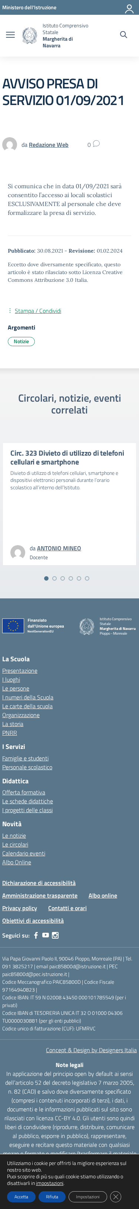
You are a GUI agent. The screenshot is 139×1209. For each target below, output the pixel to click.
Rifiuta (52, 1196)
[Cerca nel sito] (123, 35)
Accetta (21, 1196)
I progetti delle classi (27, 810)
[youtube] (45, 935)
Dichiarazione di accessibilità (39, 882)
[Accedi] (130, 7)
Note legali (69, 1064)
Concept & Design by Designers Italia (91, 1050)
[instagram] (55, 935)
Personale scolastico (27, 767)
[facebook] (36, 935)
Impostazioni (88, 1196)
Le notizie (14, 835)
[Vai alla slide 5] (79, 578)
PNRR (9, 732)
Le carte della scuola (27, 706)
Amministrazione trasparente (39, 895)
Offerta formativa (23, 792)
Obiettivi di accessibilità (33, 920)
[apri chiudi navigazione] (10, 35)
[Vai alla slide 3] (62, 578)
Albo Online (16, 862)
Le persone (15, 688)
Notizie (21, 341)
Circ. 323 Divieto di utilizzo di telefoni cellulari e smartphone (67, 457)
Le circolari (15, 844)
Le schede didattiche (27, 801)
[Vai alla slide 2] (54, 578)
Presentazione (19, 670)
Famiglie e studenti (25, 758)
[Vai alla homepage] (29, 35)
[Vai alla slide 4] (71, 578)
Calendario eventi (23, 853)
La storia (12, 723)
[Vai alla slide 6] (87, 578)
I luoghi (11, 679)
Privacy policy (19, 908)
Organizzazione (21, 714)
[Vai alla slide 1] (46, 578)
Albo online (103, 895)
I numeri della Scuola (27, 697)
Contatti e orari (67, 908)
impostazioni (49, 1183)
